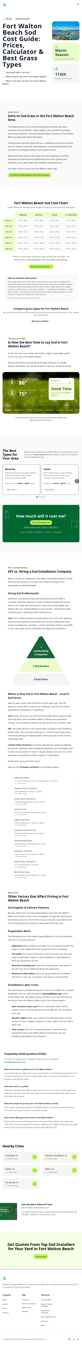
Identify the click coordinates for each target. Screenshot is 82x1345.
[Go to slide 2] (38, 497)
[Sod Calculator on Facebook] (73, 1339)
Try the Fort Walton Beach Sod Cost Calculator (29, 175)
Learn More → (12, 490)
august (8, 410)
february (69, 410)
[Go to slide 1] (36, 497)
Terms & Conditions (29, 1304)
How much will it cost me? (18, 72)
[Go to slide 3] (40, 497)
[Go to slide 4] (42, 497)
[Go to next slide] (77, 481)
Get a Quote (41, 1256)
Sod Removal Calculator (45, 1311)
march (78, 410)
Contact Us (25, 1300)
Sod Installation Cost (48, 1317)
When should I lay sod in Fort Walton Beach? (26, 76)
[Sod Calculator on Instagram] (77, 1339)
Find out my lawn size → (41, 266)
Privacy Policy (26, 1307)
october (28, 410)
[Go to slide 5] (44, 497)
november (39, 410)
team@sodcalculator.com (15, 1062)
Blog (42, 1325)
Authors (5, 1304)
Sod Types (44, 1321)
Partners (6, 1313)
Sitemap (25, 1311)
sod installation (33, 259)
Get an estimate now (41, 522)
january (60, 410)
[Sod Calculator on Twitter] (69, 1339)
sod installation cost (52, 993)
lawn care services (59, 259)
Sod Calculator (46, 1300)
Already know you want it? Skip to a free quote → (41, 527)
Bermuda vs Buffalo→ (41, 321)
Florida (9, 19)
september (18, 410)
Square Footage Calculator (46, 1305)
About (5, 1300)
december (50, 410)
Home (5, 1308)
